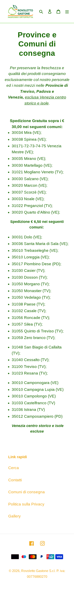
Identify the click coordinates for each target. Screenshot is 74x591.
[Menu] (67, 11)
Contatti (15, 480)
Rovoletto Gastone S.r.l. (38, 571)
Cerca (13, 468)
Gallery (14, 516)
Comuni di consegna (26, 492)
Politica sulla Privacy (26, 504)
